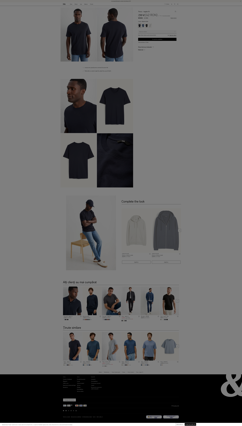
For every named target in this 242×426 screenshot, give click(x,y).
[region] (121, 424)
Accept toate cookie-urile (190, 424)
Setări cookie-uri (179, 424)
